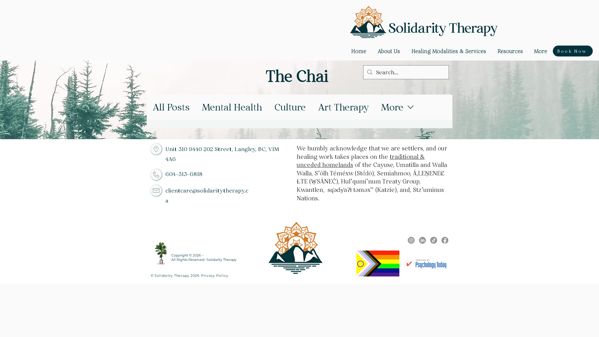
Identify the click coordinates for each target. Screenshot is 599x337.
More (392, 107)
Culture (290, 107)
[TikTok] (433, 240)
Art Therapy (343, 107)
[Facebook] (444, 240)
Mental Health (232, 107)
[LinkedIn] (422, 240)
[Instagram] (411, 240)
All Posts (171, 107)
